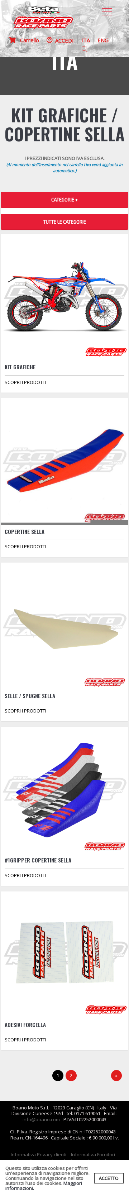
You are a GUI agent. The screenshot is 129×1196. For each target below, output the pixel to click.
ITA (85, 40)
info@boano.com (41, 1119)
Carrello (27, 40)
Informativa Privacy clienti (38, 1154)
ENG (103, 40)
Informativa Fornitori (93, 1154)
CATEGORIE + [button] (64, 200)
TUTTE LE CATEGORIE (64, 222)
